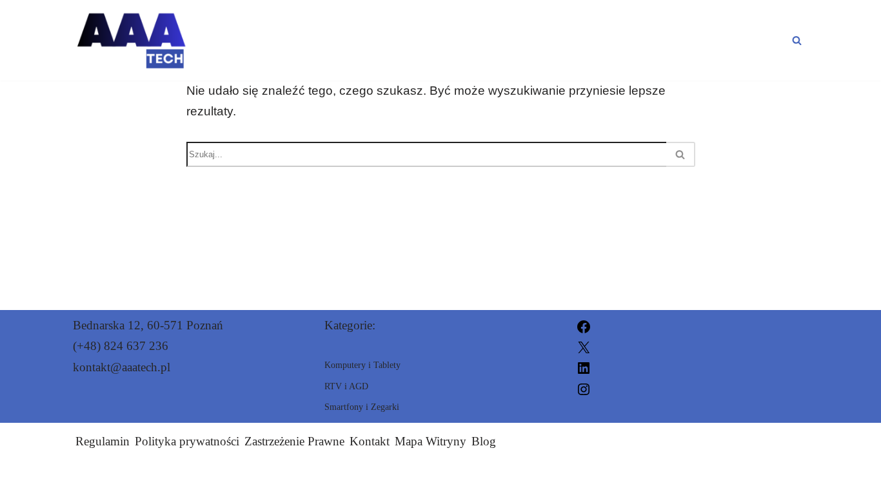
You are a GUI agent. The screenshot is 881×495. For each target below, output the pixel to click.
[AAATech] (130, 40)
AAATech (586, 477)
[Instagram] (583, 387)
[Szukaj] (797, 40)
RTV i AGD (750, 40)
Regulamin (102, 441)
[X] (583, 346)
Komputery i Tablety (607, 40)
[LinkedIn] (583, 367)
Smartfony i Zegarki (420, 40)
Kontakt (370, 441)
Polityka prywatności (187, 441)
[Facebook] (583, 325)
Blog (483, 441)
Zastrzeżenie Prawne (294, 441)
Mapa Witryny (430, 441)
